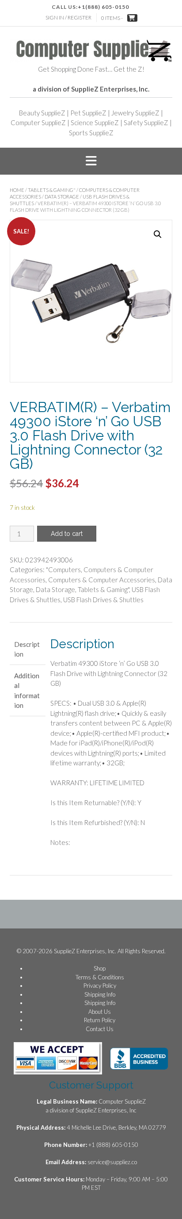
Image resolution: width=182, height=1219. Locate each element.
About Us (99, 1011)
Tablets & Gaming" (52, 190)
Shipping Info (99, 994)
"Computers (63, 569)
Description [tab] (27, 649)
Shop (100, 968)
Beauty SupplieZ (42, 113)
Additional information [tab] (27, 691)
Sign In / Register (68, 17)
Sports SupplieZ (91, 133)
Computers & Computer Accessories (101, 580)
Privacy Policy (99, 985)
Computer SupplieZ (38, 122)
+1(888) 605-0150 (103, 7)
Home (17, 190)
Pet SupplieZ (88, 113)
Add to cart (67, 533)
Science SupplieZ (95, 122)
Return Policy (99, 1020)
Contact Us (100, 1028)
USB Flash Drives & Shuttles (103, 600)
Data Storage (62, 196)
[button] (91, 161)
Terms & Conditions (100, 977)
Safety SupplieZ (146, 122)
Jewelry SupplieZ (135, 113)
